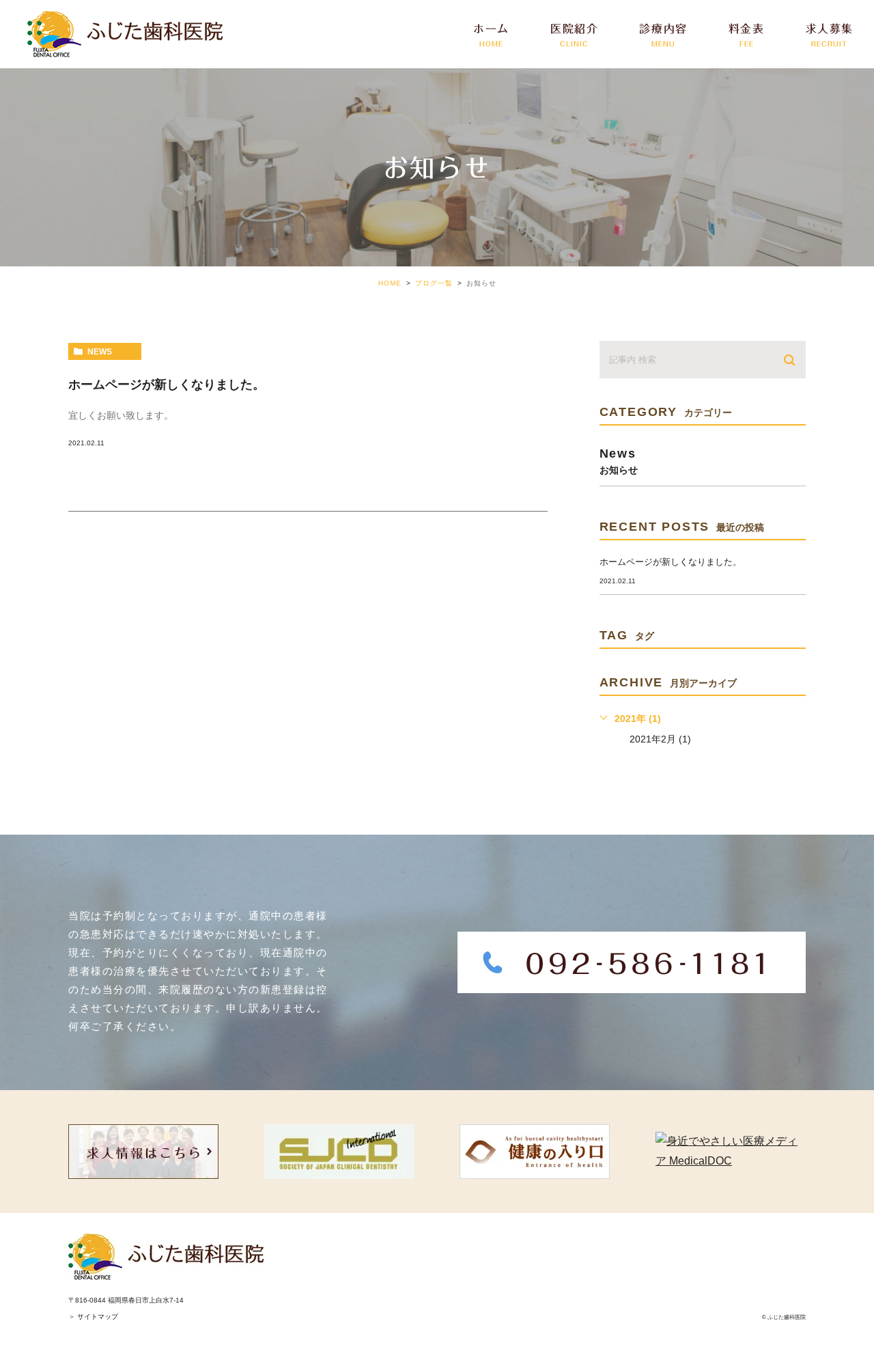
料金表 (747, 35)
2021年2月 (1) (660, 739)
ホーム (491, 35)
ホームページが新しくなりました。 (166, 384)
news (99, 352)
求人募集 (830, 35)
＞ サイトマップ (93, 1316)
